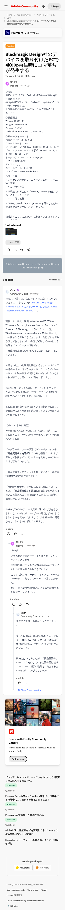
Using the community (16, 890)
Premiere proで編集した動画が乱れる (24, 814)
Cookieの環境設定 (14, 895)
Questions (9, 790)
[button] (6, 7)
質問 (9, 18)
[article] (33, 412)
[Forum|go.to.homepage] (24, 6)
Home (9, 15)
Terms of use (33, 890)
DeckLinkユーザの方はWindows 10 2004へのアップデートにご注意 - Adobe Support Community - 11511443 (31, 306)
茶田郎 (13, 82)
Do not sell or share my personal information (25, 900)
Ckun (13, 290)
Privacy (43, 890)
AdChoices (14, 906)
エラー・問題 (13, 242)
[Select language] (43, 6)
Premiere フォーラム (46, 15)
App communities (24, 15)
